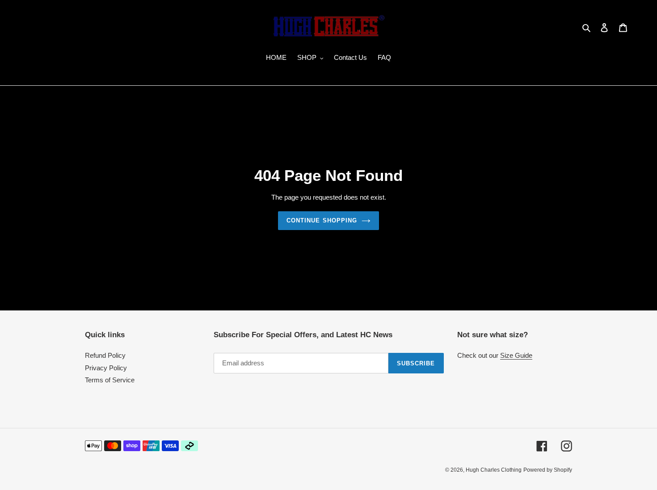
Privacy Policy (106, 368)
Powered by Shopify (547, 470)
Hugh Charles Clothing (494, 470)
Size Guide (516, 355)
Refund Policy (105, 355)
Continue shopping (321, 220)
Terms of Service (110, 380)
